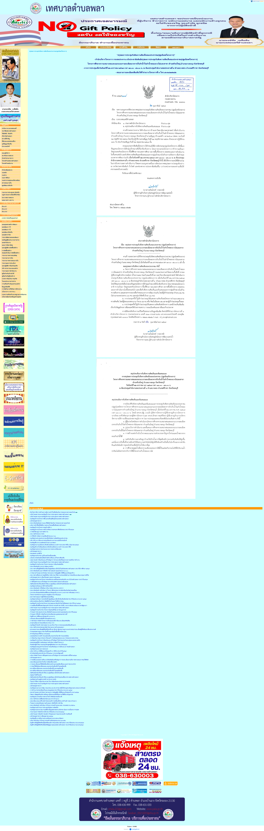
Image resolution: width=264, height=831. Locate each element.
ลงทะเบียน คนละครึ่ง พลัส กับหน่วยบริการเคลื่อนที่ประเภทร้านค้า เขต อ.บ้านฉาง (53, 701)
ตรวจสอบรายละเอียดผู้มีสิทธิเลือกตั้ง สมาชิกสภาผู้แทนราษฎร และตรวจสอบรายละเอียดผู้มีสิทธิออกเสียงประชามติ (63, 629)
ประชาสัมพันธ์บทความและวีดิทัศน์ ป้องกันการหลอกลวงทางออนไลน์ (50, 523)
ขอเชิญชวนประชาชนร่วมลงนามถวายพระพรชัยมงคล (45, 549)
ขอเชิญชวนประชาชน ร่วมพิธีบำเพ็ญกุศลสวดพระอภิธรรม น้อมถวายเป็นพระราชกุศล (54, 709)
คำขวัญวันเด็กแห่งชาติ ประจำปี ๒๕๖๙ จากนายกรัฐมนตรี (46, 653)
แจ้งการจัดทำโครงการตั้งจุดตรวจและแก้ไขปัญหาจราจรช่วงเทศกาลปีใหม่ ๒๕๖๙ (53, 655)
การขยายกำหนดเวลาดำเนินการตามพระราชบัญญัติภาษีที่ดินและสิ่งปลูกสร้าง (52, 573)
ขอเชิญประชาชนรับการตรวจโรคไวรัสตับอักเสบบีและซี (46, 696)
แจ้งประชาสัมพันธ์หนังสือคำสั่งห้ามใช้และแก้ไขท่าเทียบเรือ (47, 558)
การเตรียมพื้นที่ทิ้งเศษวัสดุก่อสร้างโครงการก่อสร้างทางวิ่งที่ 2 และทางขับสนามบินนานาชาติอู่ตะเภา (58, 605)
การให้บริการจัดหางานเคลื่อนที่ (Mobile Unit (43, 536)
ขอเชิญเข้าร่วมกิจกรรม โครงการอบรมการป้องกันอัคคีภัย (46, 564)
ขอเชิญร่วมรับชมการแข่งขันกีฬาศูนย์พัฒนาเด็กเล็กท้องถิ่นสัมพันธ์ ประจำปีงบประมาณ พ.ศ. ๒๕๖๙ (58, 599)
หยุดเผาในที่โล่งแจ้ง (36, 675)
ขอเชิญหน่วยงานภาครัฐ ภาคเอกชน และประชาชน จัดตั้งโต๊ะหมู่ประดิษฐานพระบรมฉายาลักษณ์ (57, 688)
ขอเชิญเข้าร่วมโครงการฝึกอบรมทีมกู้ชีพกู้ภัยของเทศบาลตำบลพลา (49, 518)
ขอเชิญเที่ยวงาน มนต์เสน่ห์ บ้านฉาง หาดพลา (43, 542)
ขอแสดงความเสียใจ (36, 553)
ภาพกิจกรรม (141, 47)
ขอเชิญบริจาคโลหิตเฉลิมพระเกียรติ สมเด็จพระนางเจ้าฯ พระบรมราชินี (50, 547)
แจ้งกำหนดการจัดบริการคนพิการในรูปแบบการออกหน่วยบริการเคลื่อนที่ (51, 714)
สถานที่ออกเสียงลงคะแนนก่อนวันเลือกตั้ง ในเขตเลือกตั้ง (46, 670)
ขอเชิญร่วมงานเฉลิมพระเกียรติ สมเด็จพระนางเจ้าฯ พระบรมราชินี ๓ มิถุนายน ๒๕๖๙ (54, 545)
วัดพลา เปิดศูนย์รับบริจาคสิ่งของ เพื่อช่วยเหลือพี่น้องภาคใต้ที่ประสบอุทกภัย (51, 694)
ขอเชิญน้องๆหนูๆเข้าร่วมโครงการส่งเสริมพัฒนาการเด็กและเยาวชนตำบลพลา (52, 647)
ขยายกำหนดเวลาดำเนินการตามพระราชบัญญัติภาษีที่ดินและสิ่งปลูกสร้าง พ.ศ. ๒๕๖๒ (54, 692)
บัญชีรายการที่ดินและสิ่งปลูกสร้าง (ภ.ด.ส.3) (42, 616)
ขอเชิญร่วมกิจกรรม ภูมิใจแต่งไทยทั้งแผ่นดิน (43, 555)
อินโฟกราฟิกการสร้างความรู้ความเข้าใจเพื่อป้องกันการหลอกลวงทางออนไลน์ (52, 512)
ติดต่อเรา (158, 47)
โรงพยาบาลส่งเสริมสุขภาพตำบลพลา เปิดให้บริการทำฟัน (46, 703)
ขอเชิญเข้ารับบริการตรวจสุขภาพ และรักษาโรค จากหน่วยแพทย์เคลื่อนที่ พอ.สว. (53, 625)
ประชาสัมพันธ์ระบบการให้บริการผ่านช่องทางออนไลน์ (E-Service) (49, 571)
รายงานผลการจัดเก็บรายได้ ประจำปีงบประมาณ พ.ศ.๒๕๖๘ (47, 712)
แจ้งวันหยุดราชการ (35, 521)
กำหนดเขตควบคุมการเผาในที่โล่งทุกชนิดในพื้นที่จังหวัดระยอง (48, 631)
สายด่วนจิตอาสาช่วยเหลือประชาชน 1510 (42, 623)
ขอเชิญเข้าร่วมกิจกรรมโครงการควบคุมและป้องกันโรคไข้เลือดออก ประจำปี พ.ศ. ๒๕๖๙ (55, 603)
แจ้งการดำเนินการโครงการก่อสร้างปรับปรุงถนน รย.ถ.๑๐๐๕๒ (48, 720)
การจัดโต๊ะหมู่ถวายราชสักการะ (39, 532)
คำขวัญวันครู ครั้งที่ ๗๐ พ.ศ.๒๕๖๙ (40, 633)
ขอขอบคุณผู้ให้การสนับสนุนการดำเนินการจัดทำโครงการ (47, 642)
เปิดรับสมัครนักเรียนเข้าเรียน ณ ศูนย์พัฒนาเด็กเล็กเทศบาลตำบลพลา (49, 673)
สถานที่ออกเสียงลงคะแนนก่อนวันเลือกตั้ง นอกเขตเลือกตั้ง (46, 668)
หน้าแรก (88, 47)
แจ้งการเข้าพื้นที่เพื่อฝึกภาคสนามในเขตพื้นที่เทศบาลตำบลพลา (48, 525)
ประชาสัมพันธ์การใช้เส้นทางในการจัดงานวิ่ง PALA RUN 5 (47, 588)
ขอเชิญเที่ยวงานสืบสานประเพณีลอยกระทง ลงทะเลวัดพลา (47, 718)
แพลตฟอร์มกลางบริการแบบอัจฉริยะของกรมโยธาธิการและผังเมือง (49, 636)
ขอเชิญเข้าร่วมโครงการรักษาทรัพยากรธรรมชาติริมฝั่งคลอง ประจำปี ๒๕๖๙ (52, 529)
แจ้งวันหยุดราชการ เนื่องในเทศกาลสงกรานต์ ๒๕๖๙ (45, 577)
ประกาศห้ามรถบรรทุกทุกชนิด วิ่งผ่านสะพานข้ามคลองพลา (47, 627)
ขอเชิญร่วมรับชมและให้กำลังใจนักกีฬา (41, 586)
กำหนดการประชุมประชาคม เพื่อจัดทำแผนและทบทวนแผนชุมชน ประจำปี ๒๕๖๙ (53, 612)
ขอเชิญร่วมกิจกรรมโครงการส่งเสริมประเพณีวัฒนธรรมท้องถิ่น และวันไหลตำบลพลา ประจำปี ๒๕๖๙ (59, 579)
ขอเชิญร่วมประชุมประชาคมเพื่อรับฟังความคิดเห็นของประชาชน (48, 538)
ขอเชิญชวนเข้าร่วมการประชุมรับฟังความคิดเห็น (44, 707)
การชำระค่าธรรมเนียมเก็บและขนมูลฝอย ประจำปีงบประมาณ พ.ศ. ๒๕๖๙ (51, 690)
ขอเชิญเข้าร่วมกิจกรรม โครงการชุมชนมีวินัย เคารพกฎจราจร (48, 610)
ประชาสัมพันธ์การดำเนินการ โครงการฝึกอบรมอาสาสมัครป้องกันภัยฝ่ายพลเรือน (53, 590)
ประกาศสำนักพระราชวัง (37, 534)
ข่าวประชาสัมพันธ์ (105, 47)
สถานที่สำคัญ (123, 47)
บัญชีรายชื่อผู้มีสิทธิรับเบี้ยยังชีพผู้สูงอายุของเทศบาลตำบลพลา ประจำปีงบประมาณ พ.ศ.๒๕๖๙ (57, 725)
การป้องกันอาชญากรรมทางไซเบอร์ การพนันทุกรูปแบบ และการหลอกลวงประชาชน (54, 638)
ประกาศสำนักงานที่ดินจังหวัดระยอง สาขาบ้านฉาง (44, 699)
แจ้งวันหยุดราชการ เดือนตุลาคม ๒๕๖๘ (41, 716)
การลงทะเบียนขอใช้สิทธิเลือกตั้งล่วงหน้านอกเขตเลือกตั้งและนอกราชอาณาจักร (53, 664)
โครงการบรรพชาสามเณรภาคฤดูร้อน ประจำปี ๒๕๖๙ (45, 594)
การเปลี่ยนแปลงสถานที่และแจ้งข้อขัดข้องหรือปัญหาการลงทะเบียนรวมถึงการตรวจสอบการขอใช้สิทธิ (59, 660)
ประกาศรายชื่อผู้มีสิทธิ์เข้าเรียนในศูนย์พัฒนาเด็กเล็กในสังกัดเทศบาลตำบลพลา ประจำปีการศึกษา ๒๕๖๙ (60, 568)
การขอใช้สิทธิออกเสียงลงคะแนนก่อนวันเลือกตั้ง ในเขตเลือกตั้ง (48, 666)
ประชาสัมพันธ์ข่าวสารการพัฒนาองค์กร (41, 566)
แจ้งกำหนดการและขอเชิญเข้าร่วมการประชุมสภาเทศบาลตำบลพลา (49, 514)
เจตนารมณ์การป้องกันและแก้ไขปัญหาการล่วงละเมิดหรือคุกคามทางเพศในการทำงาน (55, 560)
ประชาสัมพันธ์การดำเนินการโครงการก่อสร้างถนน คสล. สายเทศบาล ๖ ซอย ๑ (52, 705)
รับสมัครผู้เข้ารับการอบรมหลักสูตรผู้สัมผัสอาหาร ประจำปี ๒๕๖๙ (48, 644)
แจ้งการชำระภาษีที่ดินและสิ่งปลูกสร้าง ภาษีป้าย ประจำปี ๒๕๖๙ (48, 651)
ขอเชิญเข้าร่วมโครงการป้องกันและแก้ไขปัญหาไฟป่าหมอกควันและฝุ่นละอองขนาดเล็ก (55, 640)
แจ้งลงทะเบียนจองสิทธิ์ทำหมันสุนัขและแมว (42, 618)
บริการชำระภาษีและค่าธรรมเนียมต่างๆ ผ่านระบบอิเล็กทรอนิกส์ (48, 540)
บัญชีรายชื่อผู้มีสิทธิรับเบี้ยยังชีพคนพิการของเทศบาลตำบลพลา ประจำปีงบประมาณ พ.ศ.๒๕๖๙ (57, 722)
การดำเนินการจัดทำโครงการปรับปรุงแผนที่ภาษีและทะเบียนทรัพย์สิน (50, 620)
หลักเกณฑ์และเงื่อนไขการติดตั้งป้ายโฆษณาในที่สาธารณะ (47, 601)
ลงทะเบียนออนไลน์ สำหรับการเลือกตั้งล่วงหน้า (43, 662)
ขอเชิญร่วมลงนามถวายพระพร (39, 649)
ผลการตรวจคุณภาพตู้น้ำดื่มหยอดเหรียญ (42, 597)
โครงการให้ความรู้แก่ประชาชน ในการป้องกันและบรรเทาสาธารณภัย (50, 681)
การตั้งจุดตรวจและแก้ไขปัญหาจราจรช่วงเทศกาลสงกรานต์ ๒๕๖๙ (49, 581)
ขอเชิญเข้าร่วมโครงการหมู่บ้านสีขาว (41, 527)
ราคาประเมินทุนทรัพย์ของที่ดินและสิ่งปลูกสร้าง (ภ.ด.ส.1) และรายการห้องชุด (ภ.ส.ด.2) (54, 592)
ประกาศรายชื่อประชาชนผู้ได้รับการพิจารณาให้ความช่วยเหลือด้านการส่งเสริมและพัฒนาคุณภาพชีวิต (59, 575)
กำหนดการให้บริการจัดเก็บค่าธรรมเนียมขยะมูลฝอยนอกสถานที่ (48, 614)
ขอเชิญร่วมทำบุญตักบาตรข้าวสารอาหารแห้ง (43, 679)
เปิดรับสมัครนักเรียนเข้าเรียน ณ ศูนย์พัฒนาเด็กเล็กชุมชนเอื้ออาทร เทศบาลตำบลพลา (54, 677)
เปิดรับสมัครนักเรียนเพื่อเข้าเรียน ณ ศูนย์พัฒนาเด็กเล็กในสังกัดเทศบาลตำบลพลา (53, 584)
